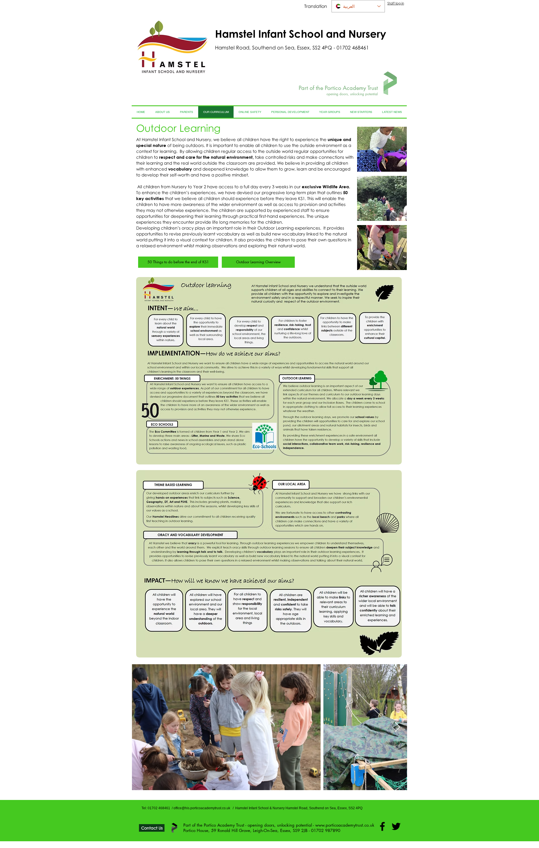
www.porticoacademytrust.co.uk (344, 825)
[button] (382, 149)
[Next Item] (397, 727)
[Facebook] (382, 826)
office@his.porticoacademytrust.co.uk (201, 808)
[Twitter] (396, 826)
